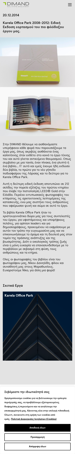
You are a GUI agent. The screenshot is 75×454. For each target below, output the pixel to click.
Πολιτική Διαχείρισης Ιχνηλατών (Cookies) (34, 419)
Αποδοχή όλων (37, 428)
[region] (37, 420)
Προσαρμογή (38, 437)
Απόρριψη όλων (37, 446)
